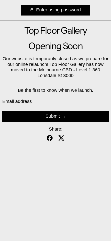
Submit (52, 116)
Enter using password (58, 9)
